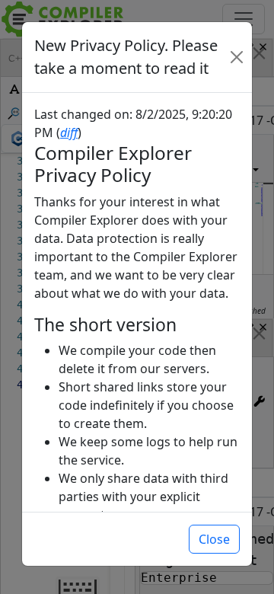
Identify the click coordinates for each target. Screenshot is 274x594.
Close (214, 539)
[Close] (236, 57)
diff (69, 132)
